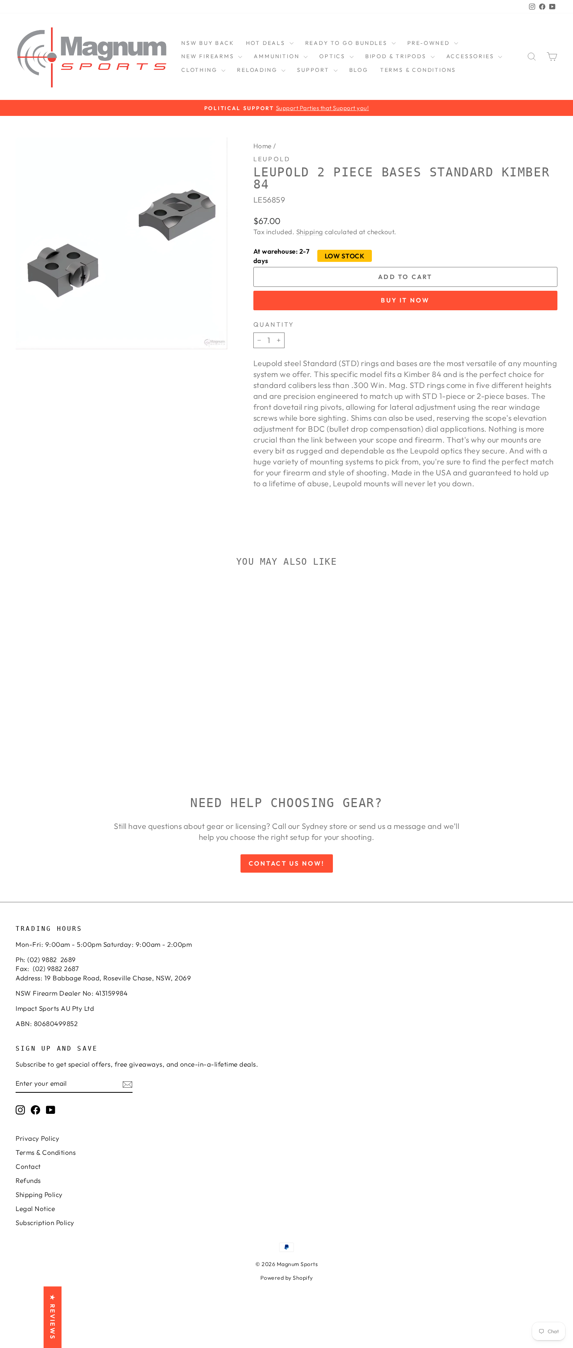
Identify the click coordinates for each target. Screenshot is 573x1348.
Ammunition (278, 56)
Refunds (28, 1180)
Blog (358, 69)
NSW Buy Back (207, 42)
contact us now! (287, 863)
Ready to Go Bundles (347, 42)
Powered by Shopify (286, 1277)
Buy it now (405, 300)
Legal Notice (35, 1208)
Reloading (258, 69)
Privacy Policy (37, 1138)
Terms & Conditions (418, 69)
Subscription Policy (45, 1222)
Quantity (274, 324)
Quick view (80, 705)
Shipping (309, 232)
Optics (333, 56)
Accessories (471, 56)
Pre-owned (429, 42)
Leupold (271, 159)
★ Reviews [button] (53, 1317)
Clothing (200, 69)
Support (314, 69)
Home (262, 146)
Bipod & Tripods (397, 56)
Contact (28, 1166)
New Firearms (208, 56)
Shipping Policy (39, 1194)
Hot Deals (267, 42)
